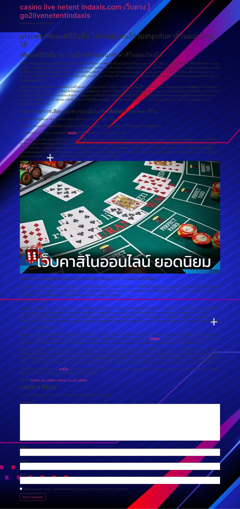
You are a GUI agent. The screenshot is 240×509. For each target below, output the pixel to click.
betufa (72, 132)
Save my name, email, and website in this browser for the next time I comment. (75, 489)
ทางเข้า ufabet (77, 380)
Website (25, 475)
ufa (43, 380)
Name (25, 446)
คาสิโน (63, 369)
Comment (27, 402)
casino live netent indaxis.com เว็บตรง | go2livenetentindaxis (85, 11)
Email (24, 460)
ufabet (51, 380)
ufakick (155, 338)
